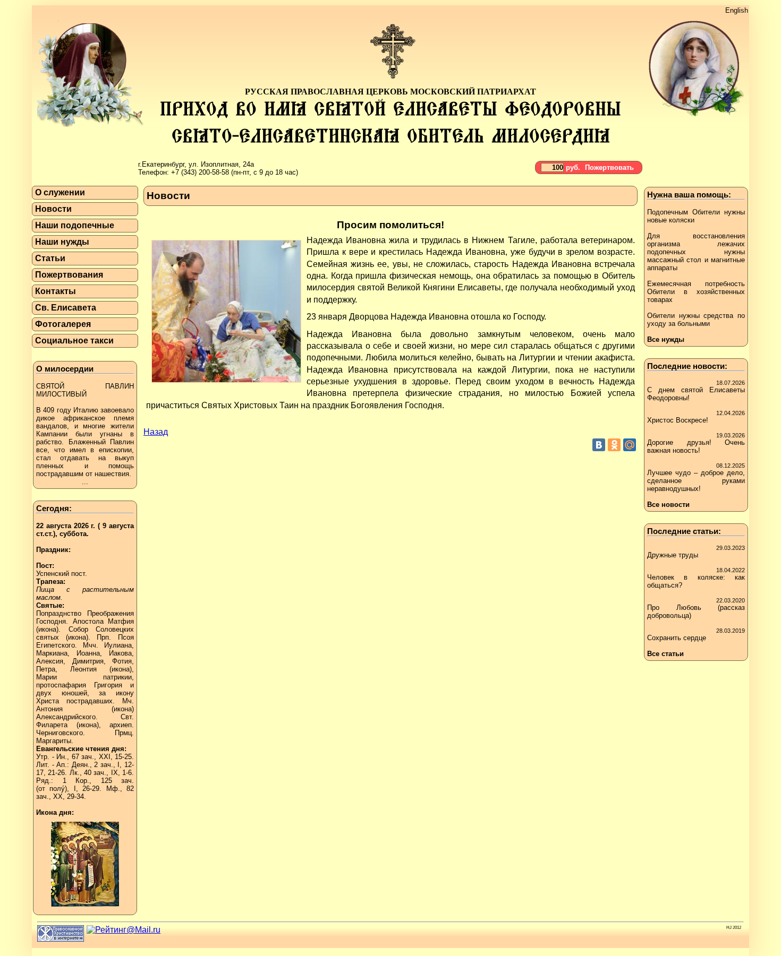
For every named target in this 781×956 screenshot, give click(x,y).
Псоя (126, 637)
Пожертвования (69, 274)
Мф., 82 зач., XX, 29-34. (85, 792)
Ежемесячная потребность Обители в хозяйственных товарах (696, 292)
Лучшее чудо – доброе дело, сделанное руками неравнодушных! (696, 481)
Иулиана (118, 645)
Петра (45, 669)
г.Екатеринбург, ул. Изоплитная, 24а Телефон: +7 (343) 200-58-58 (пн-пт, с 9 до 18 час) (218, 168)
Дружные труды (672, 555)
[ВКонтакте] (598, 444)
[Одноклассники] (614, 444)
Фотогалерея (63, 324)
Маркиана (51, 653)
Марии (46, 677)
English (736, 10)
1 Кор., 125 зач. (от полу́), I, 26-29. (85, 785)
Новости (53, 208)
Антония (49, 709)
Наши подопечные (74, 225)
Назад (155, 431)
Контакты (55, 291)
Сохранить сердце (676, 638)
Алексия (49, 661)
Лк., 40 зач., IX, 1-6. (102, 773)
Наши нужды (62, 241)
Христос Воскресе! (677, 420)
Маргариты (53, 741)
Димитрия (88, 661)
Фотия (122, 661)
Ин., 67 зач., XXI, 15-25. (95, 757)
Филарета (51, 725)
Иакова (120, 653)
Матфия (121, 621)
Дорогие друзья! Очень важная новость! (696, 446)
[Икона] (85, 910)
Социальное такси (74, 340)
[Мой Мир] (629, 444)
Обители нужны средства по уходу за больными (696, 320)
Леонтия (83, 669)
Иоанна (88, 653)
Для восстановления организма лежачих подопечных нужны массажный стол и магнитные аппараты (696, 252)
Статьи (50, 258)
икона (47, 629)
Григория (108, 685)
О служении (60, 192)
